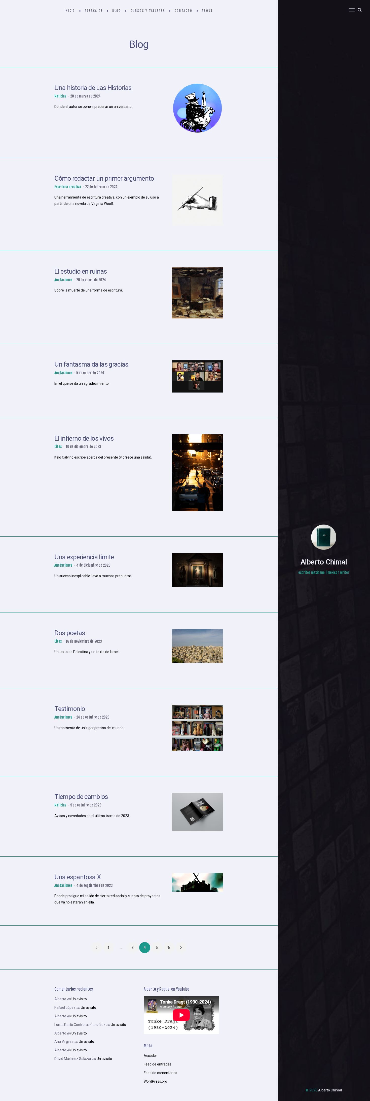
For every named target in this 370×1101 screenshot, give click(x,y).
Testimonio (69, 709)
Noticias (60, 96)
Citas (58, 446)
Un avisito (79, 999)
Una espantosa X (77, 877)
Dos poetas (69, 633)
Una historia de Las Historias (92, 87)
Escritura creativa (67, 187)
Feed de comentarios (160, 1073)
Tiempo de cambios (81, 796)
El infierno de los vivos (84, 438)
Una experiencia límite (84, 557)
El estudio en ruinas (80, 271)
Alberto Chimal (324, 562)
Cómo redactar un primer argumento (104, 178)
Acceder (150, 1056)
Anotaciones (63, 280)
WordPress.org (155, 1081)
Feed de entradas (157, 1064)
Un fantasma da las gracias (91, 364)
